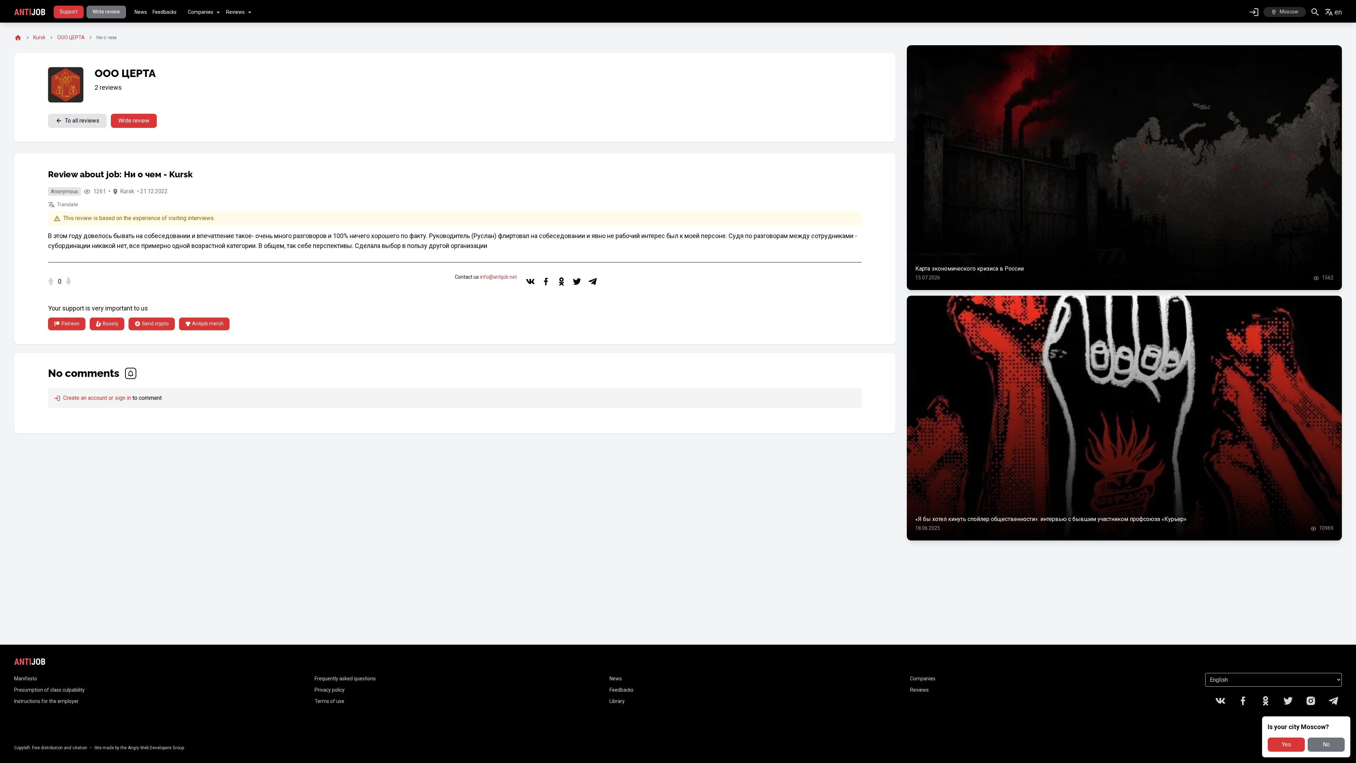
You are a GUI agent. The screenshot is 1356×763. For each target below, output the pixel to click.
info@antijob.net (498, 277)
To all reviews (82, 120)
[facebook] (546, 281)
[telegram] (592, 281)
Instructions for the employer (46, 701)
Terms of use (329, 701)
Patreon (70, 323)
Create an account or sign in (96, 398)
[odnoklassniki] (561, 281)
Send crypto (155, 323)
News (141, 12)
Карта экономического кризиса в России (969, 268)
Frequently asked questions (345, 678)
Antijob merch (208, 323)
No (1326, 744)
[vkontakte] (530, 281)
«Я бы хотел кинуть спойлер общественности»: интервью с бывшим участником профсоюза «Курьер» (1050, 519)
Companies (200, 12)
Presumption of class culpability (49, 690)
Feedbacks (165, 12)
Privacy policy (330, 690)
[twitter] (577, 281)
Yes (1286, 744)
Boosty (110, 323)
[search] (1315, 12)
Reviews (235, 12)
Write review (106, 11)
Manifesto (25, 678)
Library (617, 701)
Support (69, 11)
